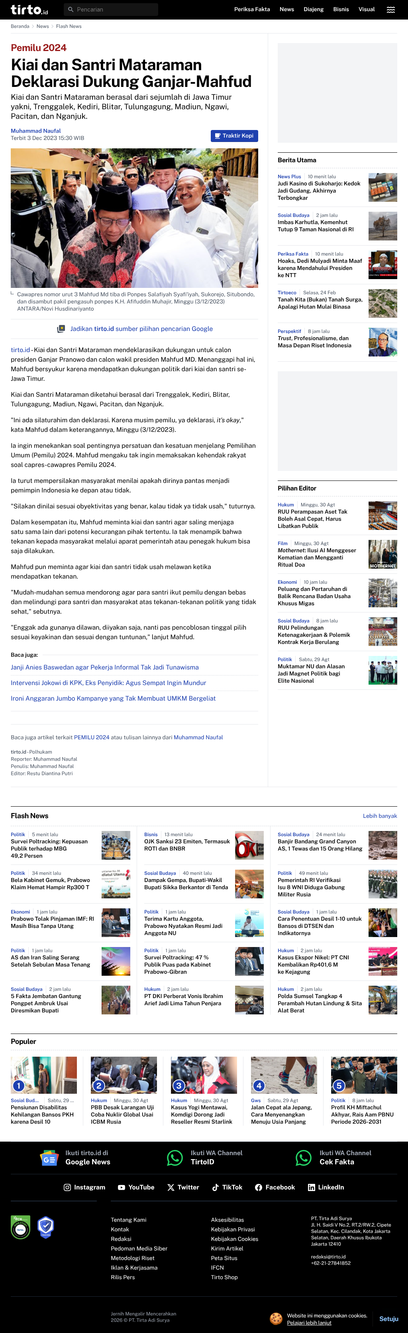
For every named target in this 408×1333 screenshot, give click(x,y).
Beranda (20, 26)
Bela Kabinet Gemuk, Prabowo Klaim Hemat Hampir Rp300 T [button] (50, 884)
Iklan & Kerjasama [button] (134, 1268)
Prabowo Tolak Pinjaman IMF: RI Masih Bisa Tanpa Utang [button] (52, 922)
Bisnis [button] (341, 9)
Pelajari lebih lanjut (309, 1322)
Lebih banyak (380, 816)
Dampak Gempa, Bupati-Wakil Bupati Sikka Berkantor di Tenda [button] (186, 884)
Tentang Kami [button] (128, 1220)
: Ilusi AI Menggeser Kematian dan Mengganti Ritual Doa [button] (317, 557)
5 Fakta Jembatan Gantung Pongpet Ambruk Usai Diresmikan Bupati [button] (46, 1003)
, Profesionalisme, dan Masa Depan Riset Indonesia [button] (314, 342)
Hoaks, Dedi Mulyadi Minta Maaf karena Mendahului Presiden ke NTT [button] (320, 268)
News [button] (287, 9)
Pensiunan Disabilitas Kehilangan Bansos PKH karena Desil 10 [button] (42, 1115)
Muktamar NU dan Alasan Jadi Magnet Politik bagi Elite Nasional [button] (311, 674)
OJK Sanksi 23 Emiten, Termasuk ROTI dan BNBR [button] (187, 845)
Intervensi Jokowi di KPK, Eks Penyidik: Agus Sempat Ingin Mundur (108, 683)
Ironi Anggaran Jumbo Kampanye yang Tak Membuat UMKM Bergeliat (113, 698)
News (43, 26)
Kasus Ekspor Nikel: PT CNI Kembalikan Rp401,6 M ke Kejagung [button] (313, 965)
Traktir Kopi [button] (238, 136)
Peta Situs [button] (224, 1258)
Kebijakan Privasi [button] (233, 1230)
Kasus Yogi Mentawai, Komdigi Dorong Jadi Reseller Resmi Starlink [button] (201, 1115)
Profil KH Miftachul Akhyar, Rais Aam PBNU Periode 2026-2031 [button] (362, 1115)
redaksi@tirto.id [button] (328, 1257)
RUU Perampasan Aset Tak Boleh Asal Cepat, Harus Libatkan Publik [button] (312, 519)
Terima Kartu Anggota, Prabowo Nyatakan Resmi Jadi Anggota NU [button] (183, 926)
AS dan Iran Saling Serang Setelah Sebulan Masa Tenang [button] (50, 961)
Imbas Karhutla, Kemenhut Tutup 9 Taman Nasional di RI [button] (316, 226)
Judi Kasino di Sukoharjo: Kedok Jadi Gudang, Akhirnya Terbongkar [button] (319, 191)
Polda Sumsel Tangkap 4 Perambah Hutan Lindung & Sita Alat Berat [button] (320, 1003)
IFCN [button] (217, 1268)
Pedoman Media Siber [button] (139, 1249)
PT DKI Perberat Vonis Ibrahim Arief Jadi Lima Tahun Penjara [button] (183, 1000)
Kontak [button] (120, 1230)
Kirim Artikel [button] (227, 1249)
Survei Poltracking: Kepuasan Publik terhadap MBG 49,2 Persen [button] (49, 849)
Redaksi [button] (121, 1239)
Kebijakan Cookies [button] (235, 1239)
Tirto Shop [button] (224, 1277)
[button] (29, 9)
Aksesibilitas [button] (227, 1220)
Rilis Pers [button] (123, 1277)
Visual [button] (367, 9)
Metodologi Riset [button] (133, 1258)
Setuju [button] (388, 1319)
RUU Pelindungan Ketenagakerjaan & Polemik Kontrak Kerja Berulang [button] (314, 635)
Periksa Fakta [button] (252, 9)
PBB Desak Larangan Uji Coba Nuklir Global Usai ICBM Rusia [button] (122, 1115)
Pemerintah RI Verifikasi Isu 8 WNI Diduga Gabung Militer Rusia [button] (311, 887)
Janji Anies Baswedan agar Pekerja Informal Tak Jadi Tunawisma (105, 667)
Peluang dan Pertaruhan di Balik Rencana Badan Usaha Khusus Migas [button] (314, 596)
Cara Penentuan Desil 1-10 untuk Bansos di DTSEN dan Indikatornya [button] (320, 926)
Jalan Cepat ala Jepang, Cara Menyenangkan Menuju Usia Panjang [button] (281, 1115)
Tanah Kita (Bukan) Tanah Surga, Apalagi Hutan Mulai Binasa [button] (320, 303)
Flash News (69, 26)
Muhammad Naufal (36, 131)
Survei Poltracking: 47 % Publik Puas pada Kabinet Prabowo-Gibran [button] (177, 965)
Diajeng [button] (314, 9)
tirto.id (20, 350)
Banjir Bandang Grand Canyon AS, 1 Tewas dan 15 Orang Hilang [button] (320, 845)
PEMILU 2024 (92, 737)
